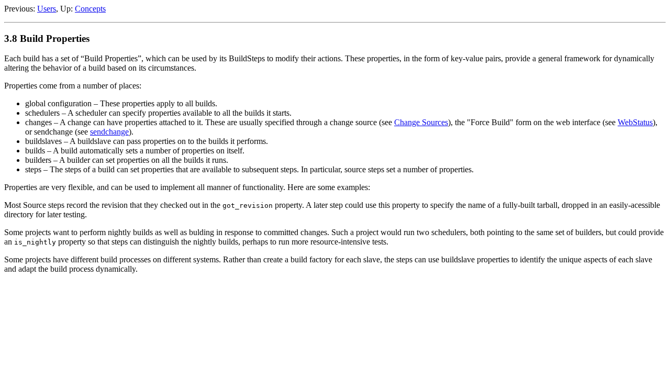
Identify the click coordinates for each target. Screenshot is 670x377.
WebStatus (635, 122)
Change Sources (421, 122)
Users (46, 8)
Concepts (90, 8)
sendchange (109, 131)
